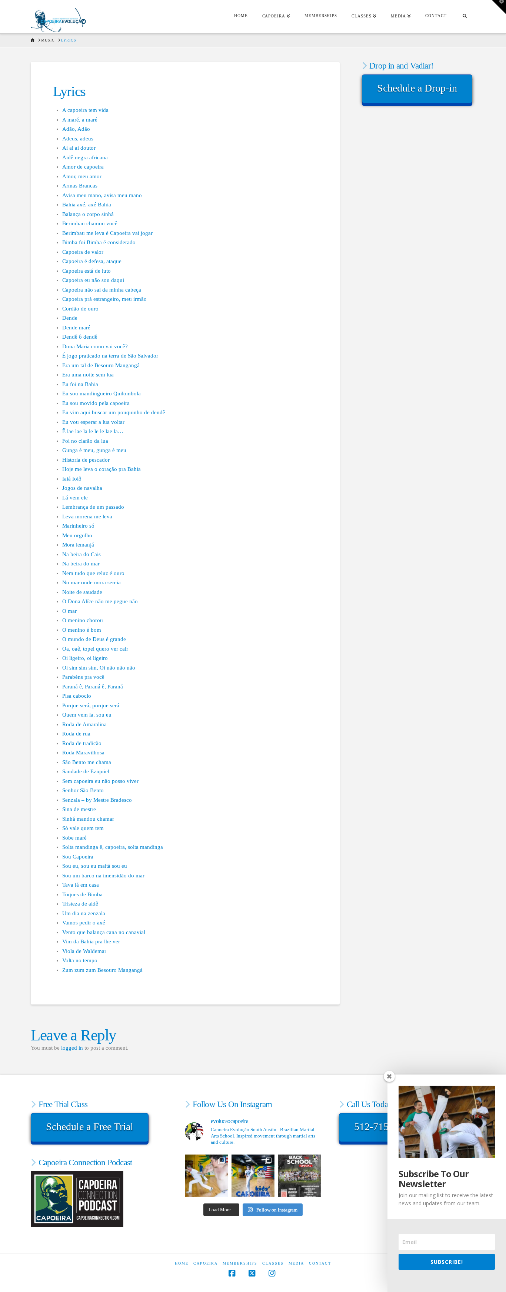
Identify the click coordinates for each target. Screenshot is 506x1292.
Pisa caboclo (76, 696)
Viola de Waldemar (84, 951)
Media (296, 1263)
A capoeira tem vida (85, 110)
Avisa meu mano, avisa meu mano (102, 195)
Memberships (240, 1263)
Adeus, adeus (77, 139)
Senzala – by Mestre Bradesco (97, 800)
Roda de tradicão (81, 743)
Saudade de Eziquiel (85, 771)
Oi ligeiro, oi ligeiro (85, 658)
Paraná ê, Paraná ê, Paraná (92, 687)
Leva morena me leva (87, 516)
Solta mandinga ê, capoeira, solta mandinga (112, 847)
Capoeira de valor (82, 252)
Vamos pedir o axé (83, 923)
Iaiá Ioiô (71, 479)
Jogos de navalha (82, 488)
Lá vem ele (75, 498)
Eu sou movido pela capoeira (96, 403)
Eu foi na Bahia (80, 384)
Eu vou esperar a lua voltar (93, 422)
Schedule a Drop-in (417, 88)
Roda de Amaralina (84, 724)
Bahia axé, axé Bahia (86, 204)
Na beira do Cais (81, 554)
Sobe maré (74, 838)
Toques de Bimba (82, 894)
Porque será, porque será (90, 705)
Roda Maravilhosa (83, 752)
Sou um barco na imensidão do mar (103, 876)
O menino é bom (81, 630)
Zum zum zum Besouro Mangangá (102, 970)
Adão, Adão (76, 129)
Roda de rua (76, 734)
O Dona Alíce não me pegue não (100, 601)
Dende (69, 318)
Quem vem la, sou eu (86, 715)
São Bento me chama (86, 762)
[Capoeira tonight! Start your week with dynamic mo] (206, 1176)
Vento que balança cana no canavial (103, 932)
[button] (499, 7)
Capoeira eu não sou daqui (93, 280)
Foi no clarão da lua (85, 441)
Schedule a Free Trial (89, 1126)
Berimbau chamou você (89, 223)
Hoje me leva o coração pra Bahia (101, 469)
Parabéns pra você (83, 677)
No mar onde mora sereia (91, 582)
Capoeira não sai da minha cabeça (101, 290)
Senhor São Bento (83, 790)
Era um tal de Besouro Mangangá (101, 365)
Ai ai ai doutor (79, 148)
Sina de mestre (79, 809)
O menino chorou (82, 620)
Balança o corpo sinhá (88, 214)
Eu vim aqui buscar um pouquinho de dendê (113, 412)
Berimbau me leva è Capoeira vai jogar (107, 233)
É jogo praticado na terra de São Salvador (110, 356)
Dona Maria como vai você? (95, 346)
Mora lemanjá (78, 545)
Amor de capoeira (83, 167)
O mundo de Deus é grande (94, 639)
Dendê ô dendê (79, 337)
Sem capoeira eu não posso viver (100, 781)
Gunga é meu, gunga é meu (94, 450)
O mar (69, 611)
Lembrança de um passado (93, 507)
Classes (273, 1263)
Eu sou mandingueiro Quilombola (101, 393)
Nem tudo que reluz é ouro (93, 573)
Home (182, 1263)
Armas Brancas (79, 186)
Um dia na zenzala (83, 913)
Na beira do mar (81, 564)
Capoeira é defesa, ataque (91, 261)
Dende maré (76, 328)
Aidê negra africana (85, 157)
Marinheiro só (78, 526)
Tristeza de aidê (80, 904)
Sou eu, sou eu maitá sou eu (94, 866)
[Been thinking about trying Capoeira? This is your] (299, 1176)
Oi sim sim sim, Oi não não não (98, 668)
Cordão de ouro (80, 309)
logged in (72, 1048)
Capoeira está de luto (86, 271)
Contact (320, 1263)
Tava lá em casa (80, 885)
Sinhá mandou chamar (88, 819)
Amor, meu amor (81, 176)
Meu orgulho (77, 535)
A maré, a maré (79, 120)
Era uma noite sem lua (88, 375)
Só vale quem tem (83, 828)
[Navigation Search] (464, 16)
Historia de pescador (86, 460)
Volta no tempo (79, 960)
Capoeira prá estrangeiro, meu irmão (104, 299)
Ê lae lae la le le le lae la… (92, 431)
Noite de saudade (82, 592)
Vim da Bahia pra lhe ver (91, 941)
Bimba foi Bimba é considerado (99, 242)
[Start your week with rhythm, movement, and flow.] (253, 1176)
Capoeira (205, 1263)
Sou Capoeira (77, 857)
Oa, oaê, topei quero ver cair (95, 649)
